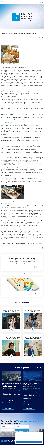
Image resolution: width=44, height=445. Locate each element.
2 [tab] (22, 298)
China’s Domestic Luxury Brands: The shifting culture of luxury (11, 310)
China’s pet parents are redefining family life (33, 310)
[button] (41, 433)
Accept (29, 441)
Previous (37, 367)
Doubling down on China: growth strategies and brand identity (33, 337)
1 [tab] (20, 298)
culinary (25, 85)
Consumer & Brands (5, 37)
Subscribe (22, 430)
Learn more (8, 408)
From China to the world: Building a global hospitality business (11, 337)
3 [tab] (23, 298)
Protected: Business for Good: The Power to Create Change (22, 293)
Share (40, 37)
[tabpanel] (22, 286)
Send (36, 267)
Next (40, 367)
